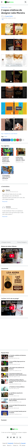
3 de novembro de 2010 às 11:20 (12, 191)
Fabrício (8, 190)
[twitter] (11, 437)
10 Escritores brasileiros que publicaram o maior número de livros (17, 374)
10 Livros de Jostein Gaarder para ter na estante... (17, 412)
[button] (1, 2)
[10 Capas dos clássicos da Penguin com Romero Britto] (7, 152)
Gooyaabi (23, 443)
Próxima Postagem (21, 242)
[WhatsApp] (15, 140)
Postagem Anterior (6, 242)
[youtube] (14, 437)
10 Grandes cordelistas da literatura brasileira (17, 356)
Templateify (10, 443)
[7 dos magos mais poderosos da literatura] (4, 369)
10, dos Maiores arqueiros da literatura (15, 393)
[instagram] (17, 437)
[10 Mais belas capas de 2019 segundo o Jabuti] (21, 152)
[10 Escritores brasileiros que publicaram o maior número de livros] (4, 375)
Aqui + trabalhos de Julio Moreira (9, 133)
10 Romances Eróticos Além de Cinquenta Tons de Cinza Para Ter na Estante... (17, 381)
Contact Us (15, 445)
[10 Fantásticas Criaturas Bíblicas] (4, 388)
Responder (4, 201)
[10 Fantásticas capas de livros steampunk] (7, 170)
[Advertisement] (14, 334)
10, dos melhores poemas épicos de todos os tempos (17, 400)
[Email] (20, 140)
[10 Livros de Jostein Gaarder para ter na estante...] (4, 413)
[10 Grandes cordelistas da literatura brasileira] (4, 357)
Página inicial (4, 7)
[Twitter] (12, 140)
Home (4, 445)
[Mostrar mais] (23, 140)
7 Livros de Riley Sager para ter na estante (17, 362)
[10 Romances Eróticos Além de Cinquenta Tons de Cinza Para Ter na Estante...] (4, 381)
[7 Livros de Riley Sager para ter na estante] (4, 363)
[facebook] (7, 437)
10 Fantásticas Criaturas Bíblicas (16, 386)
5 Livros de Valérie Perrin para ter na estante (17, 406)
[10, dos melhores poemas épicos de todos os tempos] (4, 400)
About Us (9, 445)
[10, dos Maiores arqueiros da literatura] (4, 394)
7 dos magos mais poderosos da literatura (16, 368)
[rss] (20, 437)
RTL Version (22, 445)
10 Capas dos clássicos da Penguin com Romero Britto (6, 159)
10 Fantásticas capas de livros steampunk (6, 177)
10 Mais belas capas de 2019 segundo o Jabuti (20, 159)
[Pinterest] (17, 140)
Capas (9, 7)
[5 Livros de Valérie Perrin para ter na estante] (4, 407)
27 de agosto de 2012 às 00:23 (11, 208)
